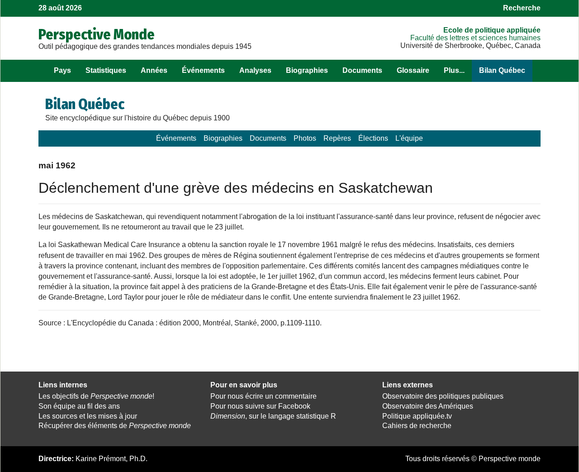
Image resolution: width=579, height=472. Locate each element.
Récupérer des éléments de (114, 425)
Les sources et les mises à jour (87, 416)
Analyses (255, 70)
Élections (373, 138)
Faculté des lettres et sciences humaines (475, 38)
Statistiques (105, 70)
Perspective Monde (96, 34)
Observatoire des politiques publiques (442, 396)
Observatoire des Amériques (427, 406)
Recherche (522, 8)
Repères (337, 138)
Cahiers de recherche (416, 425)
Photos (305, 138)
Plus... (454, 70)
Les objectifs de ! (96, 396)
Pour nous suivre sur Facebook (260, 406)
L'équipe (409, 138)
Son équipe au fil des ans (79, 406)
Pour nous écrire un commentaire (263, 396)
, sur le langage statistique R (273, 416)
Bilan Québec (502, 70)
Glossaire (413, 70)
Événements (203, 70)
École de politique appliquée (492, 30)
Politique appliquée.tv (417, 416)
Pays (62, 70)
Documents (362, 70)
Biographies (307, 70)
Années (154, 70)
